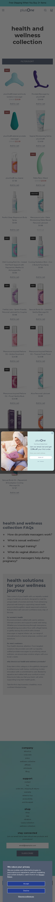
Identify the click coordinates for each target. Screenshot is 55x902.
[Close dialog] (52, 433)
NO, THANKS (41, 461)
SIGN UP (41, 457)
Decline (26, 891)
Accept (26, 884)
